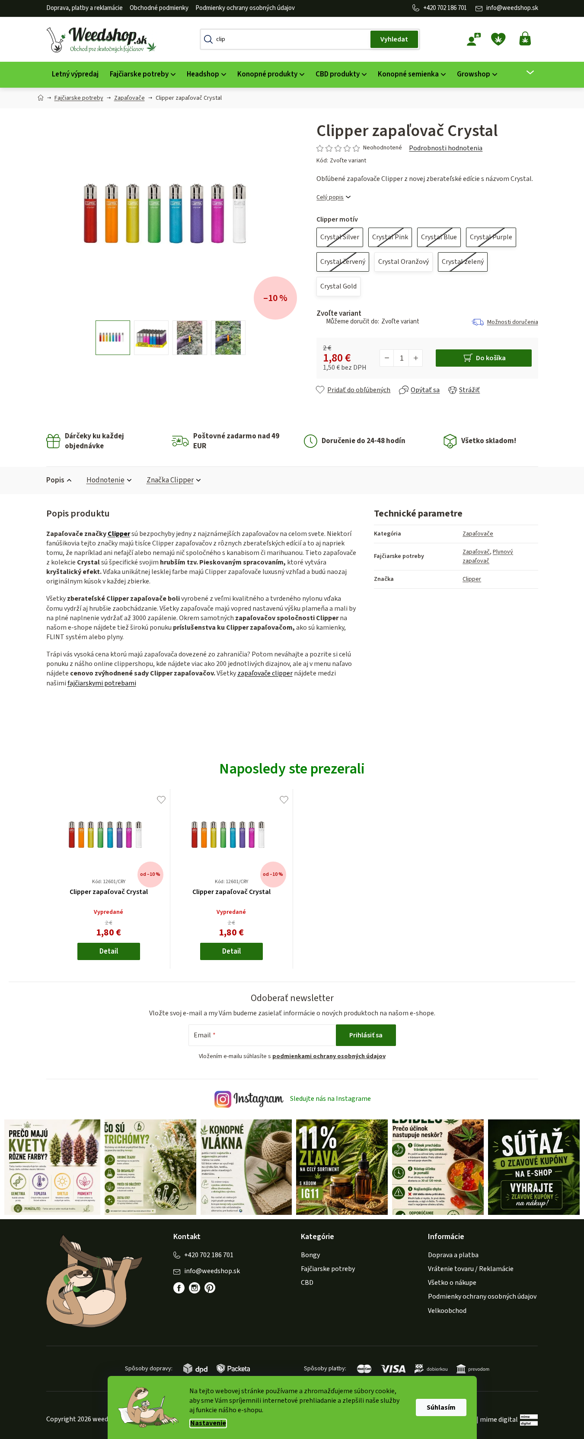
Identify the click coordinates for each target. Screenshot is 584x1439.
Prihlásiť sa (366, 1035)
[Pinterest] (214, 1292)
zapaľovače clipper (265, 673)
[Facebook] (179, 1287)
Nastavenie (208, 1423)
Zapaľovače (478, 533)
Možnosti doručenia (512, 322)
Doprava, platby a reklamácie (84, 8)
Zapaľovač (476, 552)
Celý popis (330, 197)
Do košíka (491, 358)
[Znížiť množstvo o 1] (387, 358)
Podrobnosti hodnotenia (445, 148)
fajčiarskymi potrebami (101, 683)
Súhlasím (441, 1407)
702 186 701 (452, 8)
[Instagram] (194, 1287)
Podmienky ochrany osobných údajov (245, 8)
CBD (307, 1282)
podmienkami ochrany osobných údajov (329, 1056)
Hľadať (394, 39)
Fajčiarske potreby (328, 1269)
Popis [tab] (55, 480)
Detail (108, 951)
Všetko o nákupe (452, 1282)
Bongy (310, 1255)
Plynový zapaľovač (488, 556)
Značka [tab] (170, 480)
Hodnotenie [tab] (105, 480)
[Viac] (524, 72)
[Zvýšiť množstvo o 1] (415, 358)
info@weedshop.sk (512, 8)
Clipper (119, 534)
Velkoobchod (447, 1310)
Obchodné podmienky (159, 8)
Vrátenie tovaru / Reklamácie (471, 1269)
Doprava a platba (453, 1255)
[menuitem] (75, 74)
